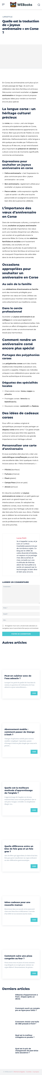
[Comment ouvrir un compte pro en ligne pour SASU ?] (8, 1012)
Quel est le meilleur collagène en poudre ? (24, 1036)
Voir (34, 693)
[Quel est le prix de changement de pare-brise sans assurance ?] (8, 1052)
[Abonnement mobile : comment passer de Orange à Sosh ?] (21, 712)
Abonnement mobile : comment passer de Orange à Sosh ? (19, 732)
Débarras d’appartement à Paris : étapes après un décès (26, 997)
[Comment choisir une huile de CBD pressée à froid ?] (8, 1025)
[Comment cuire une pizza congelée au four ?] (21, 938)
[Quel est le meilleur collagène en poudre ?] (8, 1039)
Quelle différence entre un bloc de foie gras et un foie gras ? (18, 849)
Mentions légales (19, 1072)
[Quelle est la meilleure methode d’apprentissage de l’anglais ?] (21, 770)
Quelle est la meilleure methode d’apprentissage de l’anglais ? (18, 790)
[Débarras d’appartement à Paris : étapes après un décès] (8, 999)
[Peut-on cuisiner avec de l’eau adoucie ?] (21, 658)
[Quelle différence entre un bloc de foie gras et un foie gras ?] (21, 829)
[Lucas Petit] (10, 554)
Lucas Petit (21, 538)
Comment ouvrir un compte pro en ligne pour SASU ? (27, 1009)
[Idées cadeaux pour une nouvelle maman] (21, 885)
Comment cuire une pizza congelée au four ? (18, 957)
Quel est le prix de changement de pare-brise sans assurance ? (26, 1051)
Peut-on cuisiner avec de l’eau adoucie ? (17, 677)
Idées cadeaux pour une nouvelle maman (17, 903)
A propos (36, 1072)
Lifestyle (7, 17)
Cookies (28, 1072)
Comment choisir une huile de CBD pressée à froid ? (27, 1023)
